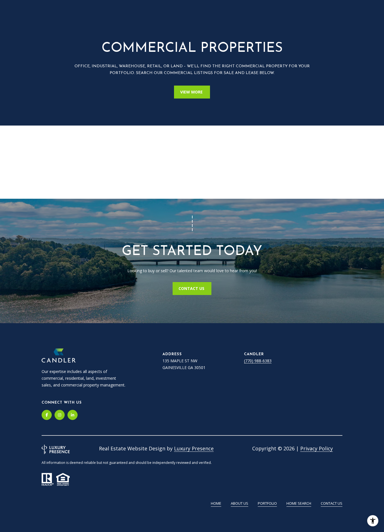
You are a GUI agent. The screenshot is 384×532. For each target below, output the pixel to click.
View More (192, 92)
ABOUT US (239, 503)
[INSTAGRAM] (60, 415)
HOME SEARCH (298, 503)
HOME (216, 503)
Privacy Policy (316, 448)
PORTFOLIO (267, 503)
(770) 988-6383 (258, 360)
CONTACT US (192, 288)
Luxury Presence (194, 448)
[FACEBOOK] (47, 415)
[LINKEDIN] (72, 415)
